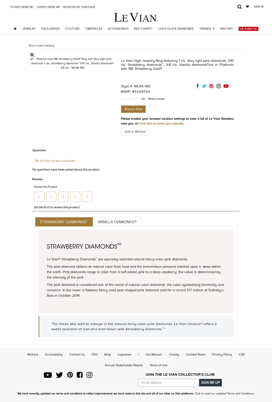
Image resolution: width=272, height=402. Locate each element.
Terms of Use (158, 365)
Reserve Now (133, 109)
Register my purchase (79, 7)
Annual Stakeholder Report (124, 365)
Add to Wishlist (135, 131)
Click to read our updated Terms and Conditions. (225, 393)
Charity (174, 354)
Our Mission (154, 354)
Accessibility (54, 354)
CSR (242, 354)
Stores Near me (21, 7)
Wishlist (32, 354)
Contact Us (77, 354)
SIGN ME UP (210, 382)
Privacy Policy (222, 354)
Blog (107, 354)
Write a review (156, 98)
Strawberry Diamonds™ (64, 222)
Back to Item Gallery (41, 45)
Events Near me (48, 7)
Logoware (124, 354)
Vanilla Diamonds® (117, 222)
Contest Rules (195, 354)
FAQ (95, 354)
